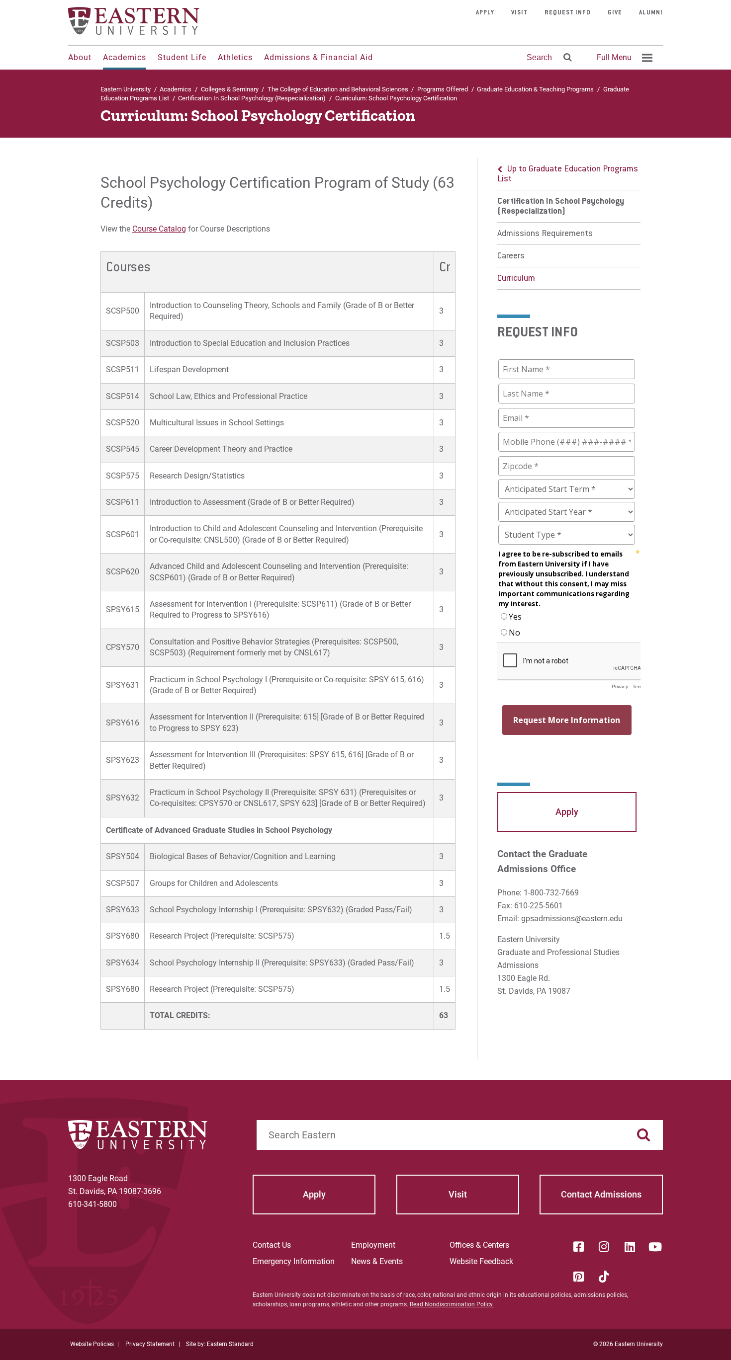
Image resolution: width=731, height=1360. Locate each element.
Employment (373, 1245)
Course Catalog (159, 229)
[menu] (568, 224)
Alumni (651, 13)
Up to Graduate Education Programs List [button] (567, 174)
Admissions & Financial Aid (318, 57)
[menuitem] (623, 58)
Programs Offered (442, 89)
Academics (124, 57)
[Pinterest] (578, 1276)
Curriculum (516, 278)
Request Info (568, 13)
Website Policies (92, 1344)
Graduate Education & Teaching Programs (535, 89)
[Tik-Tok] (604, 1276)
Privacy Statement (150, 1344)
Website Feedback (481, 1261)
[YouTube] (655, 1246)
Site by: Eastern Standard (220, 1344)
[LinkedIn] (629, 1246)
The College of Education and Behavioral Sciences (338, 89)
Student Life (182, 57)
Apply (485, 13)
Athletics (235, 57)
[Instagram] (604, 1246)
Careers (511, 256)
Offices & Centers (479, 1245)
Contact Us (272, 1245)
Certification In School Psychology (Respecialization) (252, 98)
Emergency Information (294, 1261)
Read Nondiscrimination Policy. (452, 1304)
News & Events (377, 1261)
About (79, 57)
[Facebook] (578, 1246)
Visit (519, 13)
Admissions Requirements (545, 234)
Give (615, 13)
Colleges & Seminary (230, 89)
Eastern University (125, 89)
